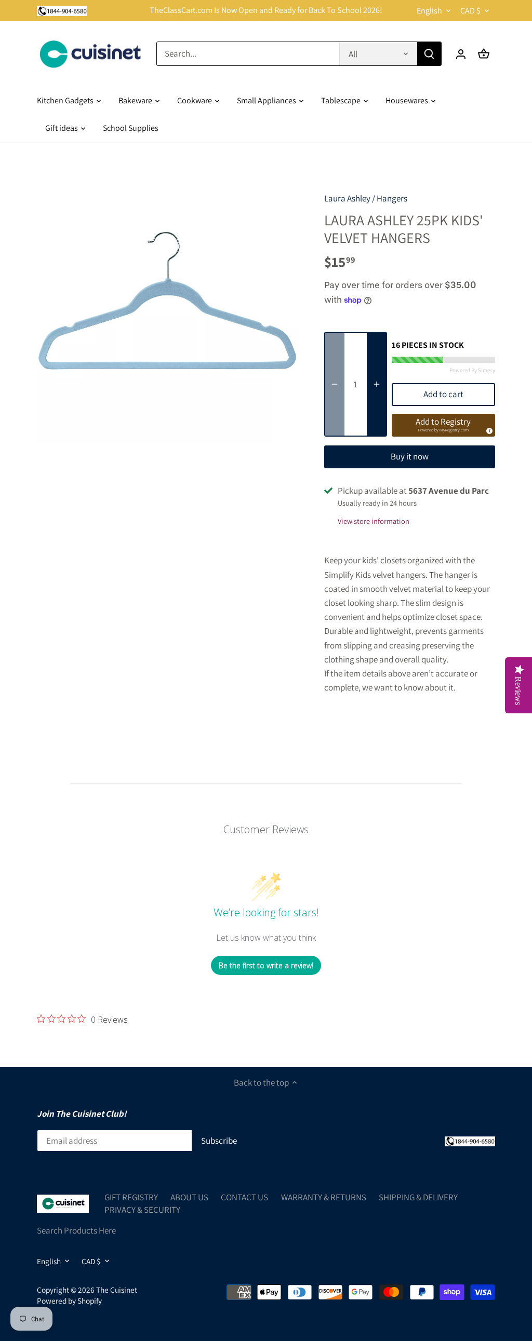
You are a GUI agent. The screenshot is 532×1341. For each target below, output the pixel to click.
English (429, 11)
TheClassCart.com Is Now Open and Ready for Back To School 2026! (266, 10)
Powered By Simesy (472, 370)
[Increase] (377, 384)
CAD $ (470, 11)
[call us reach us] (62, 10)
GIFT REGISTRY (131, 1197)
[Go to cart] (483, 53)
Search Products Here (76, 1230)
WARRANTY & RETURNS (323, 1197)
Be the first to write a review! (266, 965)
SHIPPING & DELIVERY (418, 1197)
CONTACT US (244, 1197)
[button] (443, 425)
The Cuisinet (116, 1289)
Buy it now (410, 456)
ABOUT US (189, 1197)
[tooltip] (488, 429)
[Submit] (429, 53)
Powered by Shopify (69, 1300)
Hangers (392, 198)
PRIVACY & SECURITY (142, 1209)
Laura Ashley (347, 198)
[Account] (460, 53)
